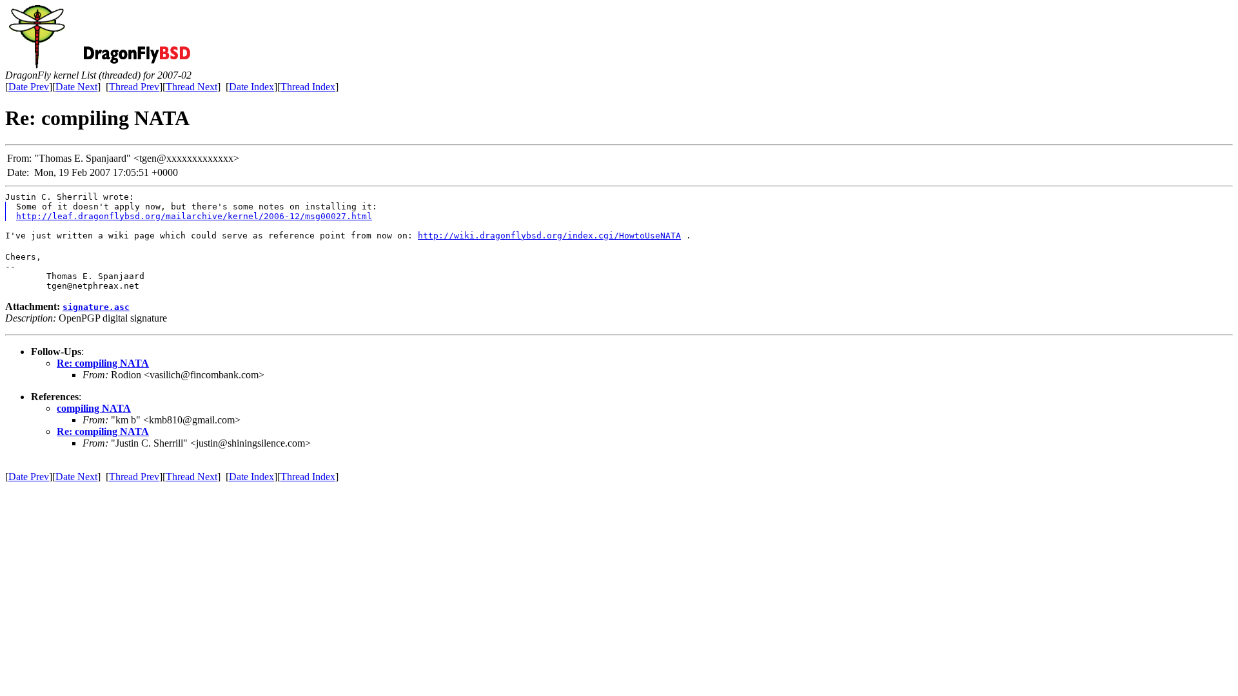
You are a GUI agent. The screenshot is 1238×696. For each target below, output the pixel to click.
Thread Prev (134, 86)
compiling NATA (94, 408)
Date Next (76, 86)
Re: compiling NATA (103, 363)
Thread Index (307, 86)
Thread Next (191, 86)
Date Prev (28, 86)
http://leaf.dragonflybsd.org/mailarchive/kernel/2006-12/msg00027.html (194, 216)
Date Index (251, 86)
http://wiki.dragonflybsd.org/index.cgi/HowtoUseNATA (549, 235)
